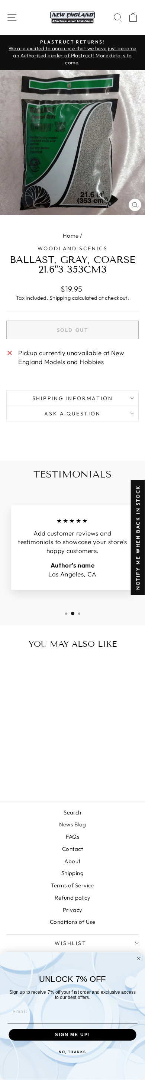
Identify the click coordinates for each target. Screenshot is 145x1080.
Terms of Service (72, 885)
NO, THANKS (72, 1052)
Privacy (73, 909)
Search (72, 812)
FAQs (73, 836)
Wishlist (70, 943)
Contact (72, 848)
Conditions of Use (72, 921)
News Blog (72, 824)
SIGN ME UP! (72, 1034)
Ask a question (72, 413)
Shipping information (72, 398)
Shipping (60, 298)
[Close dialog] (138, 958)
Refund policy (73, 897)
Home (71, 235)
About (72, 861)
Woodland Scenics (73, 248)
